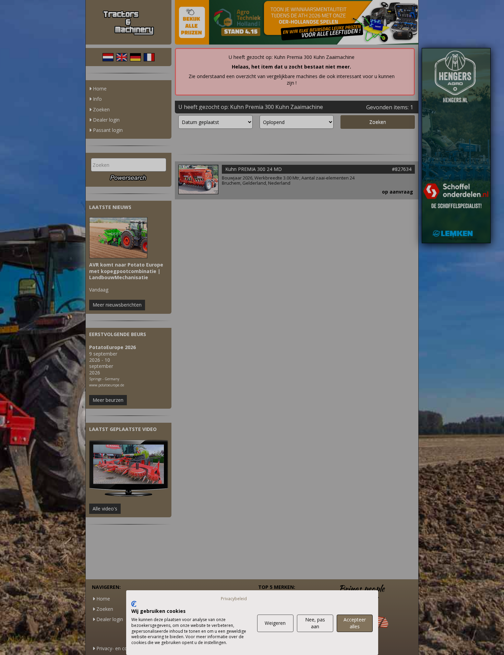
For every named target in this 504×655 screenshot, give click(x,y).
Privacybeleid (234, 599)
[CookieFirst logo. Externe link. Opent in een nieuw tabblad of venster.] (133, 604)
